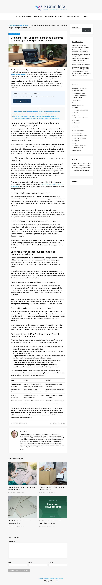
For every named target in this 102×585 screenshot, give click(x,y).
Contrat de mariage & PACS (81, 110)
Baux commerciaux (79, 130)
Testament (77, 123)
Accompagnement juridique (54, 16)
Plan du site (46, 578)
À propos (85, 16)
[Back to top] (100, 583)
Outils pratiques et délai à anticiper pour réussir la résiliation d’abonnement (36, 118)
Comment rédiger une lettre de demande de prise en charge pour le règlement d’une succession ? (81, 73)
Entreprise (74, 103)
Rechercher (75, 27)
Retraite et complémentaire (81, 118)
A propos (61, 578)
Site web (50, 562)
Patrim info (55, 580)
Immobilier (38, 16)
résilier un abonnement (18, 74)
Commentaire (12, 541)
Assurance (76, 128)
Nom (9, 562)
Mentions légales (54, 578)
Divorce (76, 112)
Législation (77, 140)
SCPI (75, 143)
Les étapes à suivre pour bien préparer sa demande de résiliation (33, 114)
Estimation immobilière (80, 138)
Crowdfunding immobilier (80, 135)
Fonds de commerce (79, 93)
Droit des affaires (78, 90)
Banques (76, 107)
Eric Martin (23, 423)
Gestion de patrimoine (24, 16)
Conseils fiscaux (73, 16)
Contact (41, 578)
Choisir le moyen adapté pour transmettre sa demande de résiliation (34, 116)
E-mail (30, 562)
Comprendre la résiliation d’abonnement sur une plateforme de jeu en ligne (36, 112)
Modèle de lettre (22, 25)
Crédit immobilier (78, 133)
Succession (77, 120)
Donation (76, 115)
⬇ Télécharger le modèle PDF (21, 101)
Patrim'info (12, 25)
